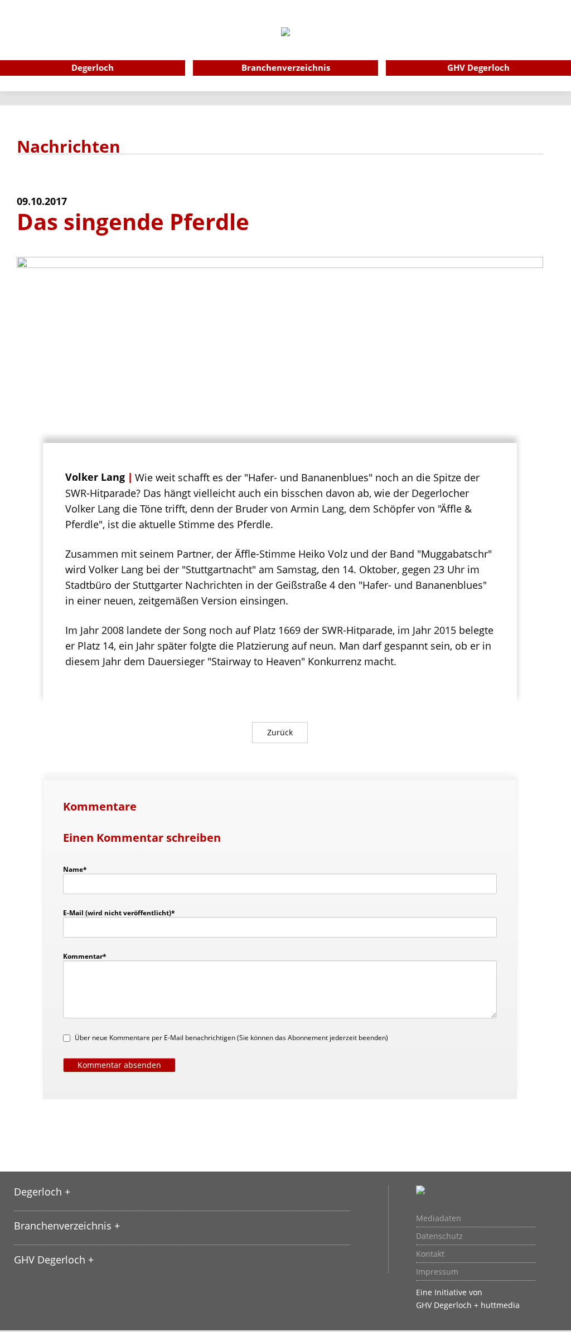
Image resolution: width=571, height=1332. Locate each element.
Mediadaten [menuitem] (438, 1218)
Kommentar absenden (119, 1065)
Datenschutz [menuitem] (439, 1236)
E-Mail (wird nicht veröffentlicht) (119, 912)
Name (80, 869)
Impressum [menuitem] (437, 1272)
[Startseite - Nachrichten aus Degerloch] (285, 46)
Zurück (280, 732)
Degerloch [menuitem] (92, 67)
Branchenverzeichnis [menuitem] (285, 67)
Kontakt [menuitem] (430, 1254)
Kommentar (85, 956)
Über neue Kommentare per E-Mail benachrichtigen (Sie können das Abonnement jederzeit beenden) (231, 1037)
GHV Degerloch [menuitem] (478, 67)
